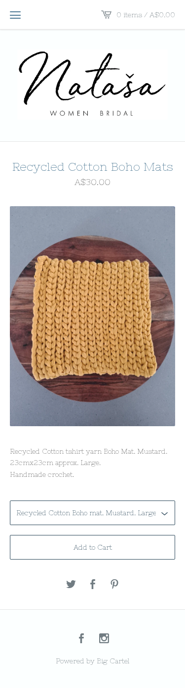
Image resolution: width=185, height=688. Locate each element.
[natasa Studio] (92, 84)
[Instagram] (104, 639)
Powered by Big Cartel (92, 661)
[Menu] (15, 14)
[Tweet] (71, 584)
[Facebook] (81, 639)
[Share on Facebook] (93, 584)
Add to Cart (93, 547)
